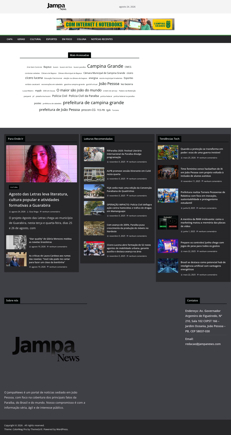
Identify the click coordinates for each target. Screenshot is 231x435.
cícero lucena (34, 78)
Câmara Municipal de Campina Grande (104, 72)
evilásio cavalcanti (32, 84)
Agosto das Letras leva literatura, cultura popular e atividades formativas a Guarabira (38, 199)
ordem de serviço (110, 91)
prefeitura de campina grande (93, 102)
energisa (93, 78)
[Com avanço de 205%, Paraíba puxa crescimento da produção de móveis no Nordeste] (94, 230)
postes (37, 103)
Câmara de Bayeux (49, 73)
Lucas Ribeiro (27, 91)
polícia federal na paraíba (124, 96)
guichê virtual (91, 84)
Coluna (81, 39)
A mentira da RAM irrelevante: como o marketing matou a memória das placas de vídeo (203, 223)
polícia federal (106, 96)
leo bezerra (127, 84)
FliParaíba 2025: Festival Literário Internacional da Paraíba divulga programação (124, 154)
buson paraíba (80, 67)
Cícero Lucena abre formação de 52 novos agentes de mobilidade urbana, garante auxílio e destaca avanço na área (129, 248)
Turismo (115, 110)
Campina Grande (105, 66)
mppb (38, 90)
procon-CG (88, 110)
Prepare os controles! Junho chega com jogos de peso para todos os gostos (202, 244)
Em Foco (67, 39)
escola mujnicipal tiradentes (110, 78)
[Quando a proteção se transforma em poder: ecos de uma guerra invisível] (168, 154)
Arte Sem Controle (34, 67)
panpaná (27, 96)
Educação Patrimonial (53, 78)
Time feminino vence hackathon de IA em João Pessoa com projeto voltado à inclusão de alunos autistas (202, 172)
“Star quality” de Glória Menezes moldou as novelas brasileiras (50, 240)
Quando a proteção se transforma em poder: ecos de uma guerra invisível (202, 150)
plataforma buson (43, 96)
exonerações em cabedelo (52, 84)
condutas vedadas (32, 73)
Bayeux (48, 66)
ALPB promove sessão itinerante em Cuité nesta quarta (129, 172)
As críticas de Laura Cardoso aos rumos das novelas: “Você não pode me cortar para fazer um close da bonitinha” (50, 259)
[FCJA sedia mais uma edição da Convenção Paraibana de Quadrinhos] (94, 191)
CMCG (128, 66)
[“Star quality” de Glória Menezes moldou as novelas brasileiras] (16, 242)
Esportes (51, 39)
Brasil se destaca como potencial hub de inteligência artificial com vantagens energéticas (203, 266)
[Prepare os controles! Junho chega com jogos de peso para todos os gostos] (168, 248)
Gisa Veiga (33, 211)
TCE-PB (101, 109)
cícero (130, 72)
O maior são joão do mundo (79, 90)
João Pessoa (109, 83)
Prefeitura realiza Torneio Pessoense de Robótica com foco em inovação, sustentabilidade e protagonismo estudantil (203, 197)
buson (55, 67)
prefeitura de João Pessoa (59, 109)
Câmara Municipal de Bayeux (70, 73)
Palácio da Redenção (127, 91)
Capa (9, 39)
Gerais (21, 39)
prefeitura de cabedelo (52, 103)
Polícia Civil (59, 96)
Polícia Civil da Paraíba (84, 96)
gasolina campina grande (74, 84)
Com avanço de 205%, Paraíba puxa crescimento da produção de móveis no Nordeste (127, 228)
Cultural (35, 39)
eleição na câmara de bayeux (75, 78)
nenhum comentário (51, 211)
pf (33, 96)
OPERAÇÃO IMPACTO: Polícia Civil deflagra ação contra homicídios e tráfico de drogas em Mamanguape (129, 208)
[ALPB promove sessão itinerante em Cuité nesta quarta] (94, 174)
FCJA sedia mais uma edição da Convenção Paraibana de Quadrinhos (129, 189)
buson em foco (66, 67)
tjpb (108, 109)
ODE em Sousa (49, 91)
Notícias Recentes (102, 39)
